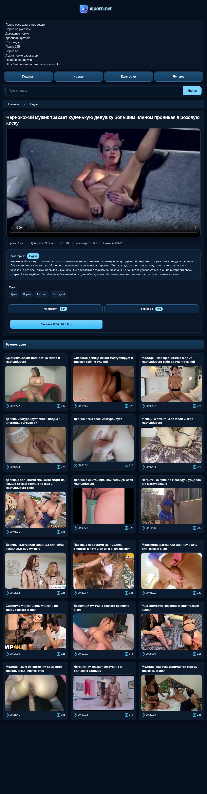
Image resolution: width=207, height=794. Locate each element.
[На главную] (103, 9)
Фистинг (41, 294)
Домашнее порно (17, 33)
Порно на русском (18, 29)
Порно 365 (12, 46)
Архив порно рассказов (21, 55)
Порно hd (11, 51)
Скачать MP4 (56, 324)
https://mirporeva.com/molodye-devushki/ (32, 64)
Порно (27, 294)
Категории (128, 76)
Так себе (151, 308)
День (14, 294)
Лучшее (178, 76)
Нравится (54, 308)
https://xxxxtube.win (18, 59)
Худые (33, 256)
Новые (78, 76)
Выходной (59, 294)
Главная (28, 76)
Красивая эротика (17, 38)
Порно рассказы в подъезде (25, 24)
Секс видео (13, 42)
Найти (192, 90)
